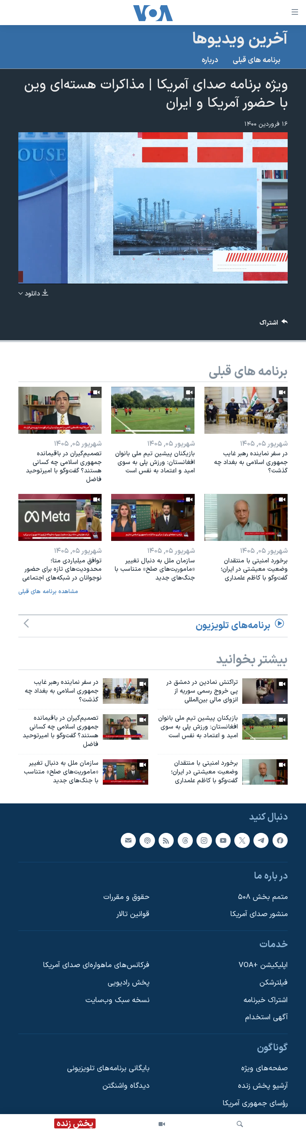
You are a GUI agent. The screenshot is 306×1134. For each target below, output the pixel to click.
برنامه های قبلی (256, 60)
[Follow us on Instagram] (204, 840)
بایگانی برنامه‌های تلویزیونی (108, 1068)
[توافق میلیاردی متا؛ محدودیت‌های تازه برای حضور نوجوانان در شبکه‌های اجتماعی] (60, 517)
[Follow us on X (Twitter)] (241, 840)
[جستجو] (240, 1124)
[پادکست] (147, 840)
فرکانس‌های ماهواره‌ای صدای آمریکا (96, 965)
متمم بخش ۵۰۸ (263, 897)
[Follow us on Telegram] (261, 840)
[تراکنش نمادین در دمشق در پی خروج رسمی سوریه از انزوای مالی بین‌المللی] (265, 691)
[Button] (273, 325)
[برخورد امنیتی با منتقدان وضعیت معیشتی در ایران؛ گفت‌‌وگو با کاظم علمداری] (246, 517)
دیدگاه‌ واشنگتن (125, 1086)
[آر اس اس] (166, 840)
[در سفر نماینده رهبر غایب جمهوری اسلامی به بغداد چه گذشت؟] (246, 410)
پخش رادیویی (128, 982)
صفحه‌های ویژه (264, 1068)
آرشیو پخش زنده (263, 1086)
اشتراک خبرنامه (265, 1000)
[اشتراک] (128, 840)
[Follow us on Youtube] (223, 840)
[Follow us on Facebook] (280, 840)
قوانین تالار (132, 914)
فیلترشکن (273, 982)
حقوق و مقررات (126, 897)
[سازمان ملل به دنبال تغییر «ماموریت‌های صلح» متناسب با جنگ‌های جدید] (152, 517)
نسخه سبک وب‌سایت (117, 1000)
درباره (210, 60)
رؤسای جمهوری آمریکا (255, 1103)
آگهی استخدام (266, 1018)
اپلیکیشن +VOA (263, 965)
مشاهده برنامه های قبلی (48, 592)
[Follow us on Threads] (185, 840)
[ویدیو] (162, 1124)
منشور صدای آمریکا (259, 914)
